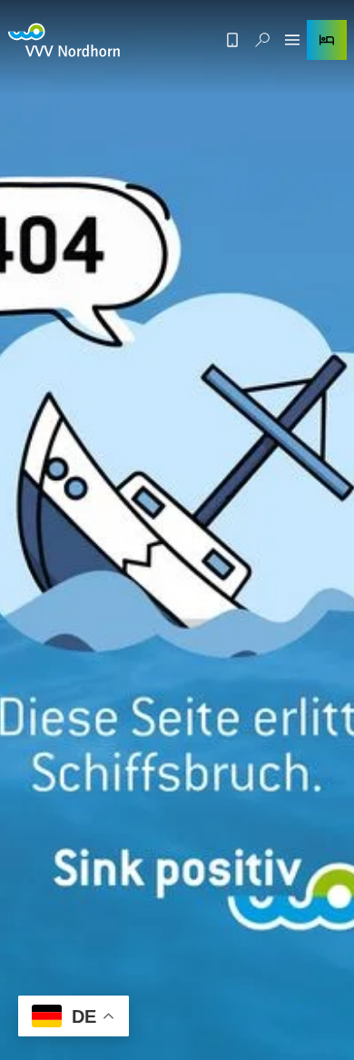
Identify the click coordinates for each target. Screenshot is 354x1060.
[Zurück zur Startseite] (64, 40)
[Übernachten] (327, 40)
